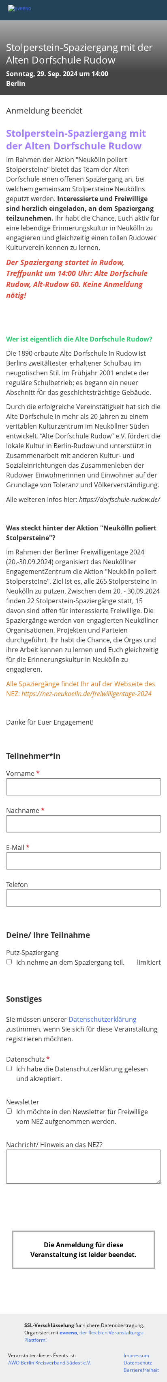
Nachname (24, 810)
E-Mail (17, 847)
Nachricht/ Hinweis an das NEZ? (54, 1144)
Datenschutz (27, 1059)
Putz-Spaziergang (32, 952)
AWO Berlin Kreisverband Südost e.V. (49, 1362)
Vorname (22, 773)
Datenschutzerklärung (103, 1019)
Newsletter (22, 1101)
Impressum (136, 1355)
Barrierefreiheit (141, 1370)
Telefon (17, 884)
